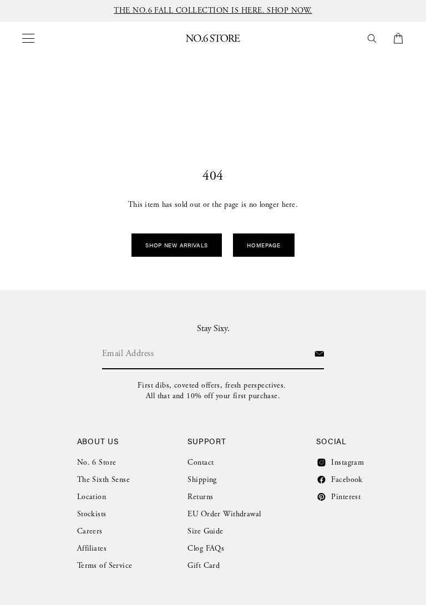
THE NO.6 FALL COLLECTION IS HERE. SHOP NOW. (213, 11)
